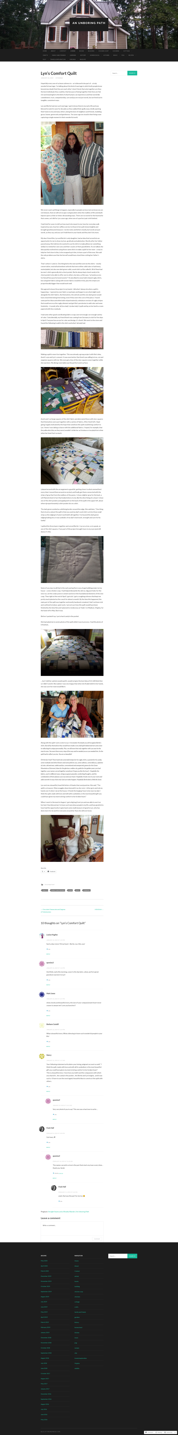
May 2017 (44, 1383)
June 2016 (44, 1414)
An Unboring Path (89, 23)
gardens (73, 55)
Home (45, 51)
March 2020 (45, 1271)
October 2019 (45, 1286)
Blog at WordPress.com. (50, 1431)
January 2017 (45, 1389)
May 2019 (44, 1312)
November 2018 (46, 1343)
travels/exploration (58, 59)
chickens (116, 51)
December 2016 (46, 1394)
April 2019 (44, 1317)
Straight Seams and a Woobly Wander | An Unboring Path (68, 1212)
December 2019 (46, 1276)
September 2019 (46, 1291)
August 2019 (45, 1296)
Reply (48, 954)
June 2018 (44, 1368)
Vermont (87, 890)
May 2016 (44, 1419)
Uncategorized (49, 884)
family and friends (59, 55)
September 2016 (46, 1399)
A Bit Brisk (99, 909)
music (115, 55)
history (83, 55)
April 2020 (44, 1266)
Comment (97, 1239)
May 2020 (44, 1261)
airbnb (72, 51)
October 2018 (45, 1348)
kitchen (106, 55)
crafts (45, 55)
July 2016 (44, 1409)
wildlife (83, 59)
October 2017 (45, 1373)
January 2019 (45, 1332)
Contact (63, 51)
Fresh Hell (50, 1128)
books (81, 51)
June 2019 (44, 1307)
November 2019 (46, 1281)
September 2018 (46, 1353)
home (70, 890)
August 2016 (45, 1404)
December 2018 (46, 1337)
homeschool (94, 55)
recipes (131, 55)
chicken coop (103, 51)
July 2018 (44, 1363)
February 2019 (45, 1327)
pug (123, 55)
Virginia (73, 59)
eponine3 (59, 78)
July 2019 (44, 1302)
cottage (126, 51)
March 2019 (45, 1322)
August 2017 (45, 1378)
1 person (61, 1173)
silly (44, 59)
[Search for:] (124, 73)
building (91, 51)
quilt (78, 890)
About (53, 51)
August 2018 (45, 1358)
